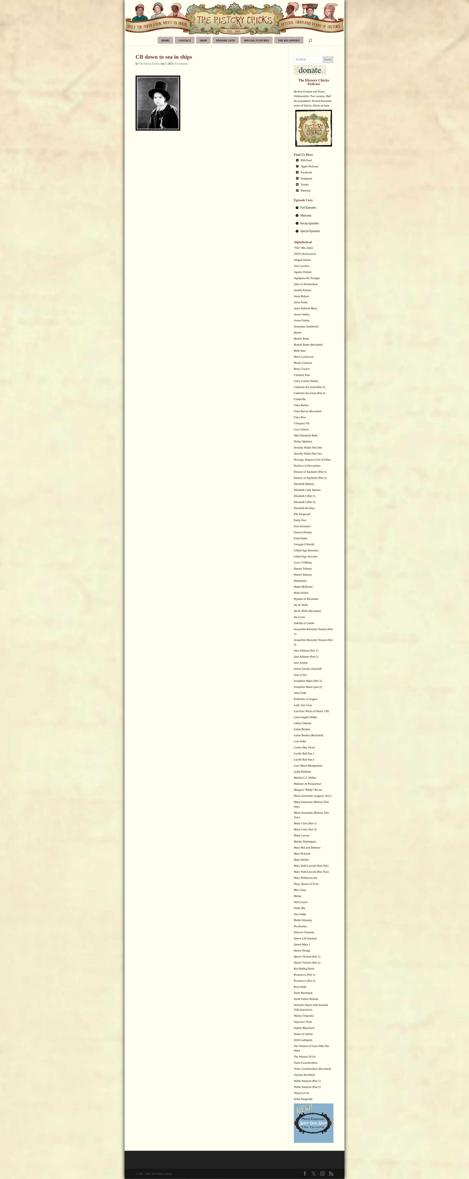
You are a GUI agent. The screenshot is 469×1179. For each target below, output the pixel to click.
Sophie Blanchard (304, 1027)
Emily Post (300, 520)
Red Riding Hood (304, 968)
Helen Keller (301, 592)
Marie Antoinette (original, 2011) (312, 795)
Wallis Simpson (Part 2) (307, 1086)
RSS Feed (306, 160)
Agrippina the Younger (307, 278)
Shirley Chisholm (304, 1015)
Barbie (297, 332)
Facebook (306, 172)
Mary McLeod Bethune (307, 847)
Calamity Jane (302, 374)
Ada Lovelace (302, 265)
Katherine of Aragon (305, 699)
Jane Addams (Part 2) (306, 656)
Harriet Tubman (303, 568)
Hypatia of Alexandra (306, 598)
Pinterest (306, 190)
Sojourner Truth (303, 1021)
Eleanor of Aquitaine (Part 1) (310, 471)
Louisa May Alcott (304, 747)
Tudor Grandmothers (306, 1062)
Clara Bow (300, 417)
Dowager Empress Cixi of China (312, 459)
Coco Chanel (301, 429)
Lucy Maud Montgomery (308, 765)
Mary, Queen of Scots (306, 883)
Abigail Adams (302, 259)
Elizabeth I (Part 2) (304, 502)
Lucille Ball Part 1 (304, 753)
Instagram (306, 178)
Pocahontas (300, 926)
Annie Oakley (302, 314)
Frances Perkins (303, 532)
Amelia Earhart (302, 290)
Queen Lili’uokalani (305, 938)
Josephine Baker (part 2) (308, 686)
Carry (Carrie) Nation (306, 380)
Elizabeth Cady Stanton (307, 489)
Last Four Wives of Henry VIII (311, 711)
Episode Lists (225, 40)
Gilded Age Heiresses (306, 550)
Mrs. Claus (300, 889)
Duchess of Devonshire (307, 465)
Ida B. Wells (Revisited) (307, 610)
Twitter (305, 184)
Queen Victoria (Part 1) (307, 956)
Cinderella (300, 399)
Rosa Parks (300, 986)
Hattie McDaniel (303, 586)
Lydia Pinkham (302, 771)
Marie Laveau (302, 835)
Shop (203, 40)
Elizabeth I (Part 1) (304, 495)
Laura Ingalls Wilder (305, 717)
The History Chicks (149, 63)
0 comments (181, 63)
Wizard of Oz (301, 1093)
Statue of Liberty (303, 1033)
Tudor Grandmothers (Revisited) (312, 1068)
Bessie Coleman (303, 362)
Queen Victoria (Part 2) (307, 962)
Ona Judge (300, 914)
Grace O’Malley (303, 562)
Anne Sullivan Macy (305, 308)
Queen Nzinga (302, 950)
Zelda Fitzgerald (303, 1099)
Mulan (297, 896)
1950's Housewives (305, 253)
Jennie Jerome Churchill (308, 668)
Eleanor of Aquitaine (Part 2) (310, 477)
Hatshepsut (300, 580)
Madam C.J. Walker (305, 777)
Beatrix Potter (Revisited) (308, 344)
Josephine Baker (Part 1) (308, 680)
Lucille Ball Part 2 (304, 759)
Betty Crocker (302, 368)
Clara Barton (301, 405)
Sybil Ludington (303, 1040)
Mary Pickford (302, 853)
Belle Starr (300, 350)
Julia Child (300, 692)
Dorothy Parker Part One (308, 447)
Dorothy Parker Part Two (308, 453)
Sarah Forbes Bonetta (306, 998)
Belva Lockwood (303, 356)
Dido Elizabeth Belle (305, 435)
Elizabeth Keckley (304, 508)
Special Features (256, 40)
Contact (184, 40)
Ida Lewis (299, 617)
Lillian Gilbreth (302, 723)
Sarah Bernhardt (303, 992)
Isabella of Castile (304, 623)
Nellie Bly (299, 908)
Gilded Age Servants (305, 556)
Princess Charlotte (304, 932)
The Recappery (289, 40)
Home (165, 40)
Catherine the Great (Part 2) (309, 393)
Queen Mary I (302, 944)
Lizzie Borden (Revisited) (308, 735)
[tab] (313, 207)
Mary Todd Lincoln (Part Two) (311, 871)
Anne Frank (300, 302)
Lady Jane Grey (303, 705)
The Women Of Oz (304, 1056)
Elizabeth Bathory (304, 483)
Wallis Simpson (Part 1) (307, 1080)
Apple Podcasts (309, 166)
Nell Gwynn (301, 902)
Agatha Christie (303, 272)
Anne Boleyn (301, 296)
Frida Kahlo (300, 538)
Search (327, 59)
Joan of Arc (300, 674)
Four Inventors (302, 526)
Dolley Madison (303, 441)
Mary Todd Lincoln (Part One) (311, 865)
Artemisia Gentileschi (306, 326)
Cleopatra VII (301, 423)
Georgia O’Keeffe (304, 544)
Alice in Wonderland (305, 284)
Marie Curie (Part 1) (305, 823)
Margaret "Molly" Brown (308, 789)
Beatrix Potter (301, 338)
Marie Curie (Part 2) (305, 829)
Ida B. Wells (301, 604)
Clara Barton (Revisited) (308, 411)
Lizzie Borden (302, 729)
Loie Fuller (300, 741)
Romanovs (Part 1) (304, 974)
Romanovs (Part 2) (304, 980)
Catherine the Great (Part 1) (309, 387)
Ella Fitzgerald (302, 514)
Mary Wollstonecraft (305, 877)
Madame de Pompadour (307, 783)
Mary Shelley (301, 859)
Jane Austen (301, 662)
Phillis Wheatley (303, 920)
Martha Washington (305, 841)
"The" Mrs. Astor (303, 247)
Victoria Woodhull (304, 1074)
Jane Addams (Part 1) (306, 650)
